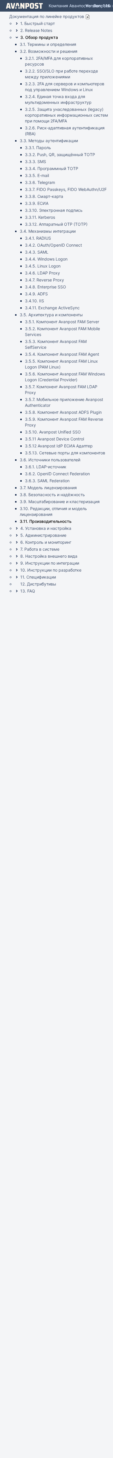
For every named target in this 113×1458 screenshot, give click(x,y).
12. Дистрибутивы (38, 583)
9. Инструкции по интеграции (49, 563)
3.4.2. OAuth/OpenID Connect (53, 245)
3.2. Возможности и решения (48, 51)
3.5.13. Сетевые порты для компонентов (65, 452)
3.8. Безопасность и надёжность (52, 494)
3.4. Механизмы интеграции (48, 231)
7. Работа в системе (39, 549)
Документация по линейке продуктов (46, 16)
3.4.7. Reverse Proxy (44, 279)
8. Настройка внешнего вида (48, 556)
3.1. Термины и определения (48, 44)
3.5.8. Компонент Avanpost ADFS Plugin (63, 412)
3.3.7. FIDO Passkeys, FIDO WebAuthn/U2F (66, 189)
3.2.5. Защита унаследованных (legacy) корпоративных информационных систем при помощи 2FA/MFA (66, 115)
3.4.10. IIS (34, 300)
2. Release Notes (36, 30)
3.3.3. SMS (35, 161)
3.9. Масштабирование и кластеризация (60, 501)
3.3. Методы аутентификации (49, 140)
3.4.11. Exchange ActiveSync (52, 307)
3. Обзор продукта (39, 37)
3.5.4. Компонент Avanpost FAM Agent (62, 354)
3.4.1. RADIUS (38, 238)
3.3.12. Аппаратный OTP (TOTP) (56, 224)
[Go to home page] (24, 6)
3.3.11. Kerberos (40, 217)
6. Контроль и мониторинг (45, 542)
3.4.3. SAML (36, 252)
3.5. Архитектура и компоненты (51, 314)
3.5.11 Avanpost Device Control (54, 438)
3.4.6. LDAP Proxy (42, 272)
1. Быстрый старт (37, 23)
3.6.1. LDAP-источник (45, 466)
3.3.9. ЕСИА (36, 203)
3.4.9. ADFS (36, 293)
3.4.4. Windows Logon (46, 258)
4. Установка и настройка (45, 528)
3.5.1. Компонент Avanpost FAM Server (62, 321)
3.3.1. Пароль (38, 147)
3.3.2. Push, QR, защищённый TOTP (60, 154)
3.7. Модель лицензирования (48, 487)
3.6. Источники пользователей (50, 459)
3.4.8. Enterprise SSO (45, 286)
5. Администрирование (43, 535)
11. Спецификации (38, 576)
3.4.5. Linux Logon (43, 265)
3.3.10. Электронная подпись (54, 210)
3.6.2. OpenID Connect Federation (57, 473)
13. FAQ (27, 590)
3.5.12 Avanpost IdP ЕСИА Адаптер (59, 445)
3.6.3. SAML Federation (47, 480)
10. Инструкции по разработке (50, 570)
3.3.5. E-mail (37, 175)
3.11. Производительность (46, 521)
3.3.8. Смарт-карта (44, 196)
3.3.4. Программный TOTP (51, 168)
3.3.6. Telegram (40, 182)
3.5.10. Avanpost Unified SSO (53, 431)
